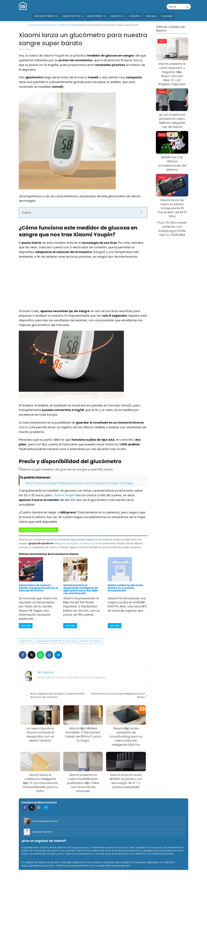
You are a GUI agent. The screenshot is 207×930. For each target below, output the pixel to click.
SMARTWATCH (71, 16)
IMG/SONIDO (95, 16)
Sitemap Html (122, 865)
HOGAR (133, 16)
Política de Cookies (93, 865)
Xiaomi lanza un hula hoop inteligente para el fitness (118, 695)
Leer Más (26, 625)
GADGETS (116, 16)
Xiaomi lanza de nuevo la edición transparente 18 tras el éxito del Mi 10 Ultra (38, 587)
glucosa (70, 640)
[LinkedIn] (49, 655)
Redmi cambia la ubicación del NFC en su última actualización (125, 587)
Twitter (98, 543)
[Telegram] (58, 655)
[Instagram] (39, 807)
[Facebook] (23, 655)
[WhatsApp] (40, 655)
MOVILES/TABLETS (44, 16)
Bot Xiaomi (45, 672)
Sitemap (39, 865)
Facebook (86, 543)
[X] (31, 655)
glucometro (27, 640)
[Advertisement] (83, 285)
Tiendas (151, 16)
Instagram (72, 543)
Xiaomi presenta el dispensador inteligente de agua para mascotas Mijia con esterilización (80, 589)
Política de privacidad (69, 865)
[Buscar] (187, 6)
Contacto (49, 865)
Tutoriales (167, 16)
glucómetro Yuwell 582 (50, 640)
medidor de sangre (90, 640)
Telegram (59, 543)
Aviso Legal (27, 865)
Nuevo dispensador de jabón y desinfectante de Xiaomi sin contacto (57, 695)
